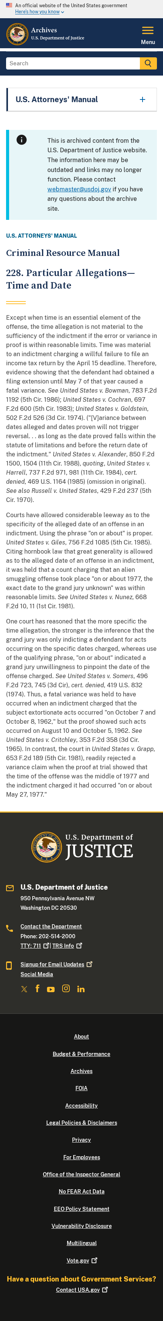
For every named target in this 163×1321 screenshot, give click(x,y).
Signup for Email (52, 964)
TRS (63, 946)
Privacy (81, 1140)
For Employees (81, 1157)
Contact (78, 1290)
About (81, 1037)
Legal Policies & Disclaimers (81, 1123)
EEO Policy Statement (82, 1209)
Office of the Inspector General (81, 1174)
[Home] (45, 44)
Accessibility (81, 1106)
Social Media (36, 974)
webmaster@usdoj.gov (79, 189)
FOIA (81, 1088)
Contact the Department (51, 926)
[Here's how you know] (81, 9)
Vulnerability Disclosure (82, 1226)
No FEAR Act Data (82, 1191)
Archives (81, 1071)
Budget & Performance (81, 1054)
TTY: (30, 946)
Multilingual (82, 1243)
